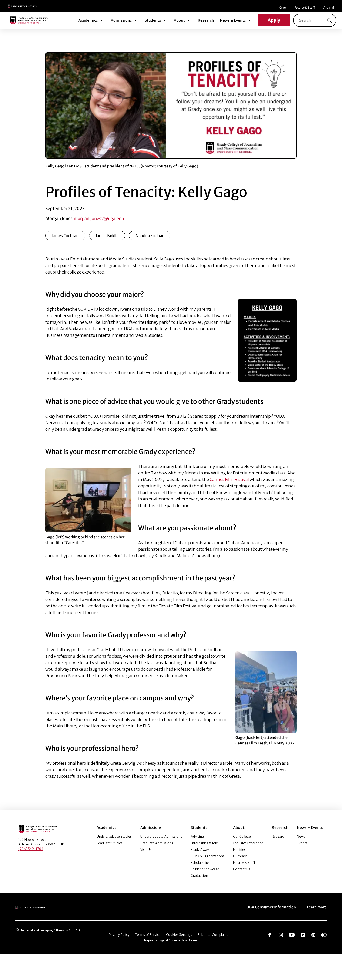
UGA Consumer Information (271, 907)
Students (153, 20)
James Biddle (107, 235)
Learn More (317, 907)
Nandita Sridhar (150, 235)
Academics (88, 20)
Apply (274, 20)
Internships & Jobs (205, 843)
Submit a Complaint (213, 935)
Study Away (200, 849)
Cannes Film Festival (229, 479)
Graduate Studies (110, 843)
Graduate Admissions (156, 843)
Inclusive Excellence (248, 843)
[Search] (329, 20)
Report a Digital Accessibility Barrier (171, 940)
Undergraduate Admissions (161, 836)
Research (206, 20)
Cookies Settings (179, 935)
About (179, 20)
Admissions (121, 20)
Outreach (240, 856)
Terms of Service (148, 935)
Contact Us (241, 869)
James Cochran (65, 235)
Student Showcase (205, 869)
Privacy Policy (119, 935)
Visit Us (145, 849)
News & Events (233, 20)
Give (282, 8)
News (301, 836)
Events (302, 843)
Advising (197, 836)
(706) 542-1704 (30, 849)
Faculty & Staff (304, 8)
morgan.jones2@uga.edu (99, 218)
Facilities (239, 849)
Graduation (199, 876)
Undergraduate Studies (114, 836)
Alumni (328, 8)
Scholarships (200, 863)
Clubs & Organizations (208, 856)
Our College (242, 836)
